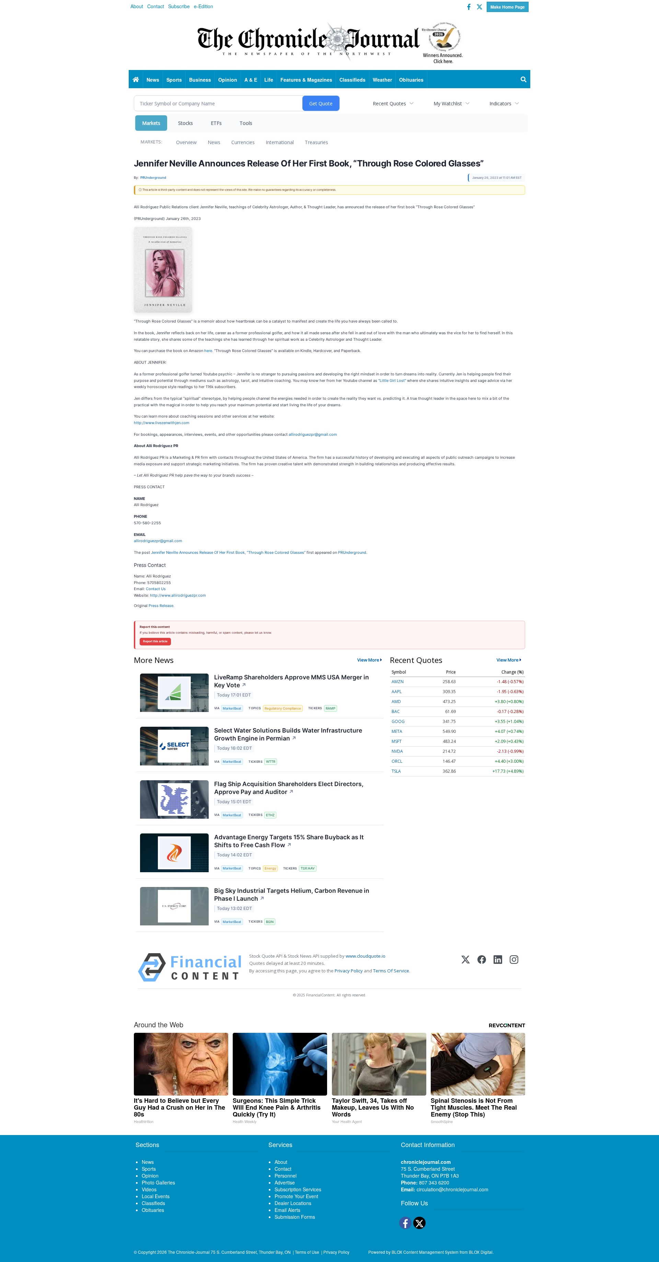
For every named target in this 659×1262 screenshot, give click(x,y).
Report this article (155, 641)
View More (368, 660)
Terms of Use (307, 1252)
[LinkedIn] (498, 967)
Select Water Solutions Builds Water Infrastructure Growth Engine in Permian (288, 734)
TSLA (396, 771)
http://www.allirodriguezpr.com (178, 595)
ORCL (397, 761)
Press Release (161, 605)
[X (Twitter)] (466, 967)
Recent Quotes (389, 103)
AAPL (397, 691)
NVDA (397, 751)
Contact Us (156, 588)
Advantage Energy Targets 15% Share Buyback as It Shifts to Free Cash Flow (289, 841)
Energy (270, 868)
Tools (246, 123)
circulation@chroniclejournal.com (452, 1189)
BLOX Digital (481, 1252)
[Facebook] (482, 967)
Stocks (185, 123)
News (214, 142)
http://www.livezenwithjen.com (161, 422)
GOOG (398, 721)
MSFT (397, 741)
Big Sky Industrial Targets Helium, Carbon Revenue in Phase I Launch (291, 894)
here (208, 350)
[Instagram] (514, 967)
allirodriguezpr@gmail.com (313, 434)
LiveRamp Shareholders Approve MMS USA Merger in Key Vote (291, 681)
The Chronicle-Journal (189, 1252)
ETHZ (270, 815)
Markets (151, 123)
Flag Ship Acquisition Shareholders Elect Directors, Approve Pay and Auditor (288, 787)
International (280, 142)
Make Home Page (507, 7)
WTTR (270, 761)
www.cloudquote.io (365, 956)
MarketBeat (232, 708)
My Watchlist (447, 103)
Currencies (243, 142)
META (397, 731)
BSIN (270, 922)
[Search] (523, 79)
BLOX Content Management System (425, 1252)
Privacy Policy (349, 971)
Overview (186, 142)
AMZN (398, 682)
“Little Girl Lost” (392, 380)
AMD (396, 701)
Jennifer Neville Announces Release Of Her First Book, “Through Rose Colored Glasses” (228, 552)
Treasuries (316, 142)
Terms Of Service (391, 971)
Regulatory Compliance (283, 708)
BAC (396, 711)
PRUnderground (352, 552)
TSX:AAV (308, 868)
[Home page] (329, 41)
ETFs (216, 123)
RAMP (330, 708)
